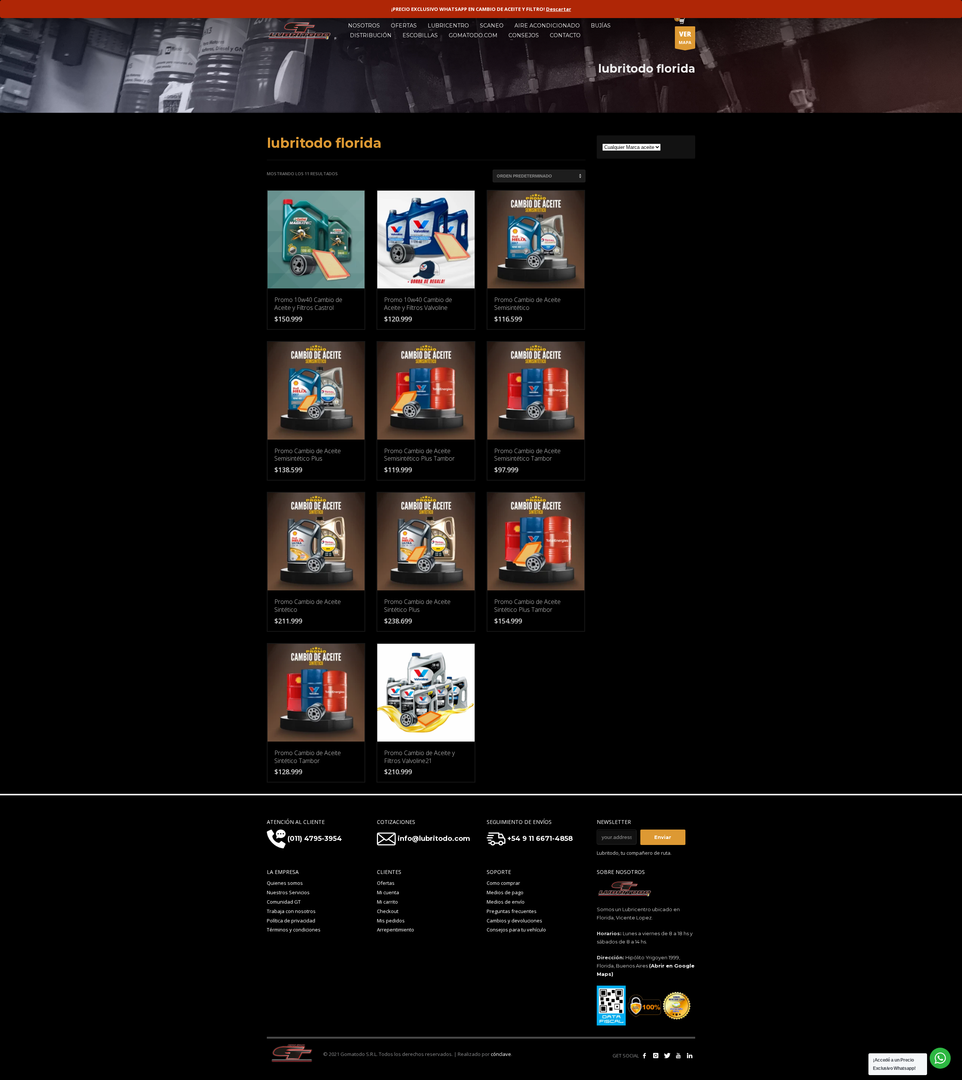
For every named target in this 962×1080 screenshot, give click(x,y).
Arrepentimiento (395, 929)
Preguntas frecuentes (512, 911)
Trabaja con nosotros (291, 911)
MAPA (685, 37)
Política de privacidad (291, 920)
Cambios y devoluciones (514, 920)
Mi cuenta (388, 892)
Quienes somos (285, 883)
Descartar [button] (558, 9)
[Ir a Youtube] (678, 1055)
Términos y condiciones (294, 929)
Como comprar (503, 883)
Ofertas (386, 883)
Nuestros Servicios (288, 892)
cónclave (501, 1054)
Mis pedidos (391, 920)
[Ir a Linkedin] (689, 1055)
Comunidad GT (284, 901)
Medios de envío (506, 901)
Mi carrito (387, 901)
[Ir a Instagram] (655, 1055)
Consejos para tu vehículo (516, 929)
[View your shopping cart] (681, 21)
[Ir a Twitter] (667, 1055)
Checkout (387, 911)
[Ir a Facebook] (644, 1055)
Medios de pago (505, 892)
